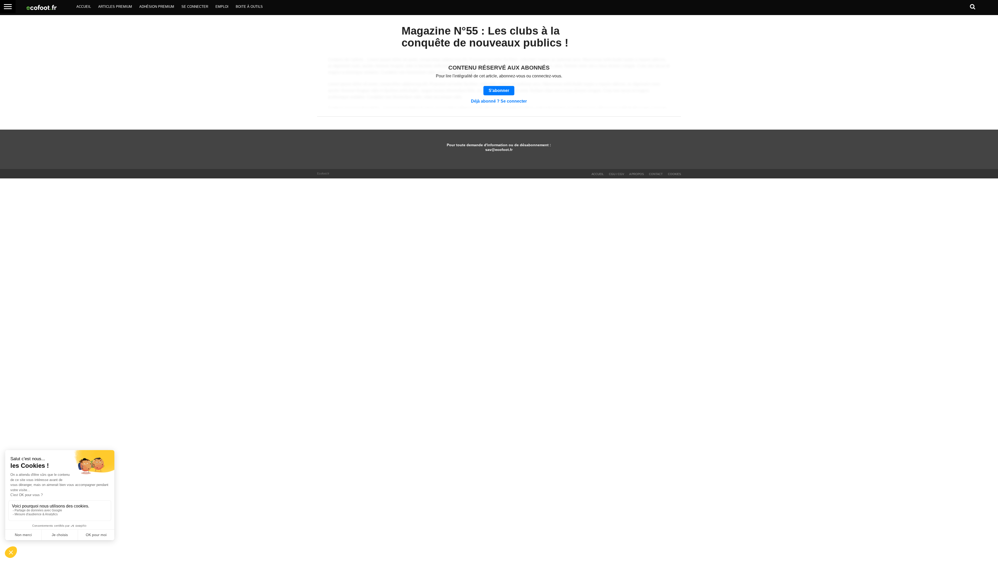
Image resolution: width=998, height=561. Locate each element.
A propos (636, 174)
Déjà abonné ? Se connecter (499, 101)
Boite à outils (249, 7)
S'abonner (499, 90)
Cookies (674, 174)
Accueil (83, 7)
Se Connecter (194, 7)
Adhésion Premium (156, 7)
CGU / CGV (616, 174)
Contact (656, 174)
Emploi (221, 7)
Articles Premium (115, 7)
